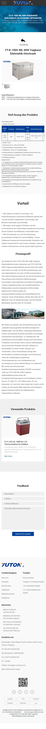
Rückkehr (23, 44)
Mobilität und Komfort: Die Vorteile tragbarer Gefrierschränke (12, 618)
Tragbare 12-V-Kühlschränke (33, 582)
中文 (23, 699)
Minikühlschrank (8, 594)
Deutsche (23, 703)
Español (10, 703)
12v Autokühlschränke (31, 586)
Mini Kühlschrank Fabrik (11, 669)
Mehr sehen (8, 456)
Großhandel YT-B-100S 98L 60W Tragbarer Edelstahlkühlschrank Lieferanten (23, 715)
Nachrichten (6, 586)
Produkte (5, 582)
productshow (15, 20)
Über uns (5, 578)
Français (36, 699)
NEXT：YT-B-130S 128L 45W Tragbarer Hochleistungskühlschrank (21, 99)
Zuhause (6, 20)
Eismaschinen (28, 578)
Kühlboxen (6, 590)
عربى (36, 703)
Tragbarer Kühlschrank (29, 20)
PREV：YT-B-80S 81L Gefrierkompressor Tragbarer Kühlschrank (20, 97)
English (10, 699)
